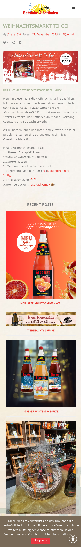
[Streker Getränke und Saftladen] (40, 9)
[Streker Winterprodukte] (41, 373)
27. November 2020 (44, 34)
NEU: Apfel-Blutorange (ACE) (41, 303)
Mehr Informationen (59, 534)
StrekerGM (14, 34)
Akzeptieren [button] (41, 540)
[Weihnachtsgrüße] (41, 319)
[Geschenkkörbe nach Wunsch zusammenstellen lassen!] (41, 467)
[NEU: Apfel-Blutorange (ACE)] (41, 255)
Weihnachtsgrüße (41, 330)
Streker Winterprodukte (41, 411)
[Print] (22, 43)
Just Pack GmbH (40, 184)
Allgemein (68, 34)
